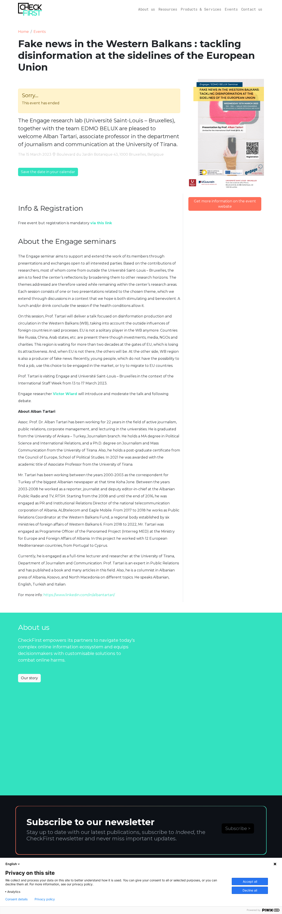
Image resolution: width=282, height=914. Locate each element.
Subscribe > (237, 828)
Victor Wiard (65, 394)
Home (23, 32)
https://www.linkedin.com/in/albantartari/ (79, 595)
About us (146, 9)
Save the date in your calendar (48, 172)
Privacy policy (45, 899)
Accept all (250, 881)
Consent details (16, 899)
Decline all (250, 890)
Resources (167, 9)
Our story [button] (29, 678)
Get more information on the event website (225, 204)
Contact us (251, 9)
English (11, 864)
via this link (101, 223)
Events (231, 9)
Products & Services (201, 9)
